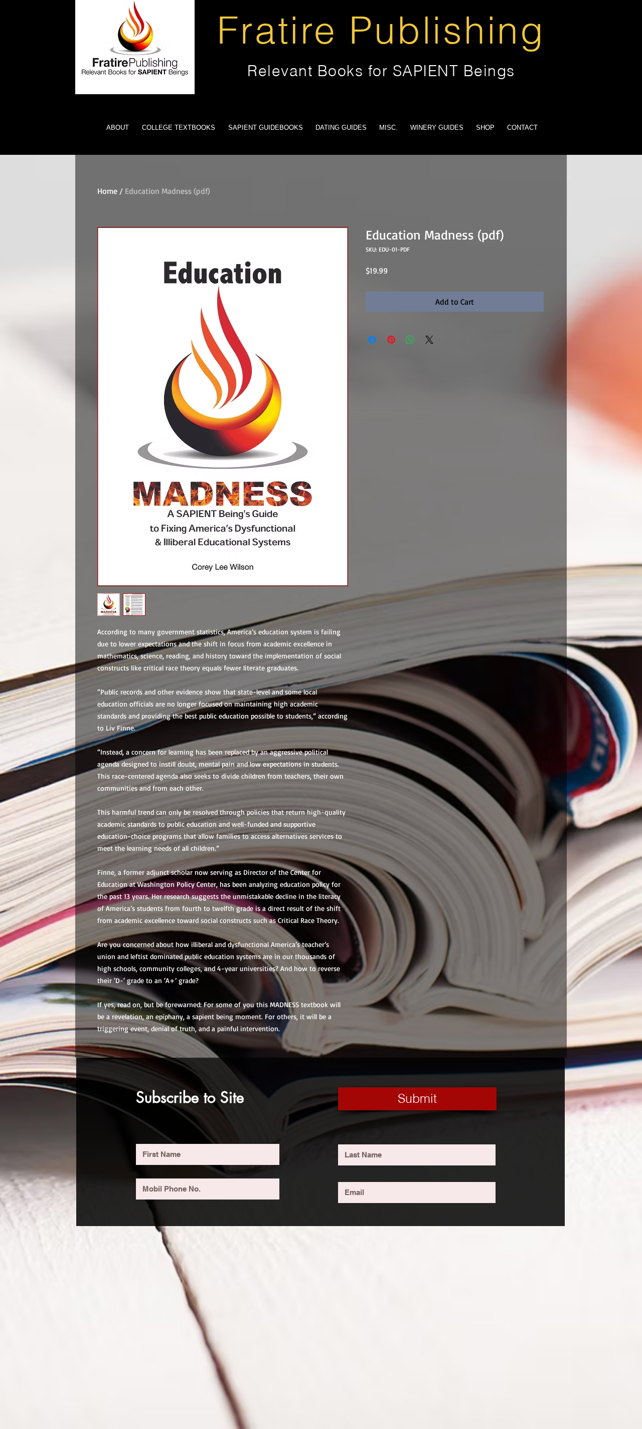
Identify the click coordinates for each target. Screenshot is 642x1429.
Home (107, 191)
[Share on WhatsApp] (410, 340)
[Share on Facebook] (372, 340)
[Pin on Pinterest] (391, 340)
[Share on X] (429, 340)
